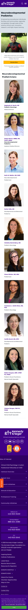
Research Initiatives (8, 484)
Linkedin (14, 441)
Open (26, 4)
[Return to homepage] (8, 3)
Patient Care (5, 478)
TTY (14, 537)
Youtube (10, 441)
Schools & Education (8, 490)
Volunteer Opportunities (9, 580)
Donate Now (14, 62)
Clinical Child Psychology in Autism (12, 465)
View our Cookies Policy (10, 604)
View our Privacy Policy (20, 604)
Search (22, 3)
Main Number (14, 529)
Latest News (5, 561)
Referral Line (14, 513)
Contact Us (4, 586)
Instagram (18, 441)
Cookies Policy (5, 590)
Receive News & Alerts (8, 563)
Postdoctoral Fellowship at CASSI (11, 468)
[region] (14, 602)
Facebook (6, 441)
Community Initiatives (9, 503)
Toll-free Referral (14, 521)
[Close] (26, 596)
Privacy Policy (5, 594)
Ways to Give (5, 582)
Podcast (22, 441)
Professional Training (8, 497)
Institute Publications (8, 557)
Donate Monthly (7, 570)
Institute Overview (7, 472)
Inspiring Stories (6, 554)
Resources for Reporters (9, 566)
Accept (14, 607)
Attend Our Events (7, 577)
